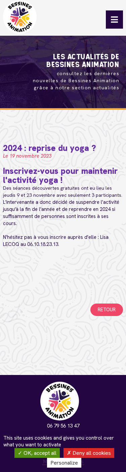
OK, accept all (39, 453)
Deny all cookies (91, 453)
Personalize (64, 462)
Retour (107, 309)
